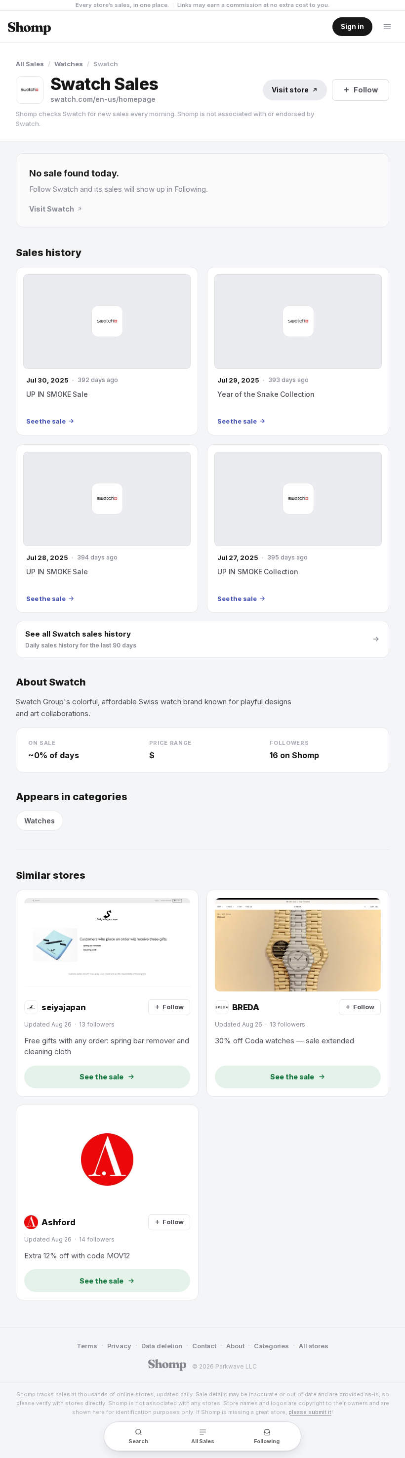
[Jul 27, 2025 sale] (298, 528)
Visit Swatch (51, 209)
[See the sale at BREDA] (298, 993)
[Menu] (387, 27)
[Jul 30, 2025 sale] (107, 351)
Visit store (290, 90)
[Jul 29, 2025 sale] (298, 351)
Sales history (48, 252)
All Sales (30, 64)
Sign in (352, 27)
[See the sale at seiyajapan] (107, 993)
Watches (68, 64)
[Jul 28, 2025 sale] (107, 528)
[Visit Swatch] (29, 90)
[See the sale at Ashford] (107, 1202)
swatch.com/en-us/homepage (103, 99)
